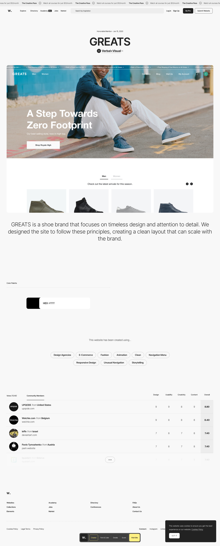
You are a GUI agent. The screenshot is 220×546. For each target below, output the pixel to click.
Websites (10, 503)
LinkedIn (164, 529)
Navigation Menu (157, 355)
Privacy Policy (38, 529)
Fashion (105, 355)
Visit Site (134, 538)
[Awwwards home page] (84, 537)
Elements (10, 511)
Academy (45, 11)
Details (115, 538)
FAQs (135, 503)
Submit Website (203, 11)
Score (124, 538)
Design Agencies (62, 355)
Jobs (56, 11)
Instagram (153, 529)
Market (63, 11)
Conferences (96, 507)
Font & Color (104, 538)
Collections (11, 507)
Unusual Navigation (114, 362)
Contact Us (137, 511)
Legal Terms (25, 529)
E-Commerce (86, 355)
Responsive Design (86, 362)
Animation (122, 355)
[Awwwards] (10, 11)
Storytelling (138, 362)
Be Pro (188, 11)
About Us (136, 507)
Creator (93, 538)
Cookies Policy (12, 529)
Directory (34, 11)
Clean (138, 355)
